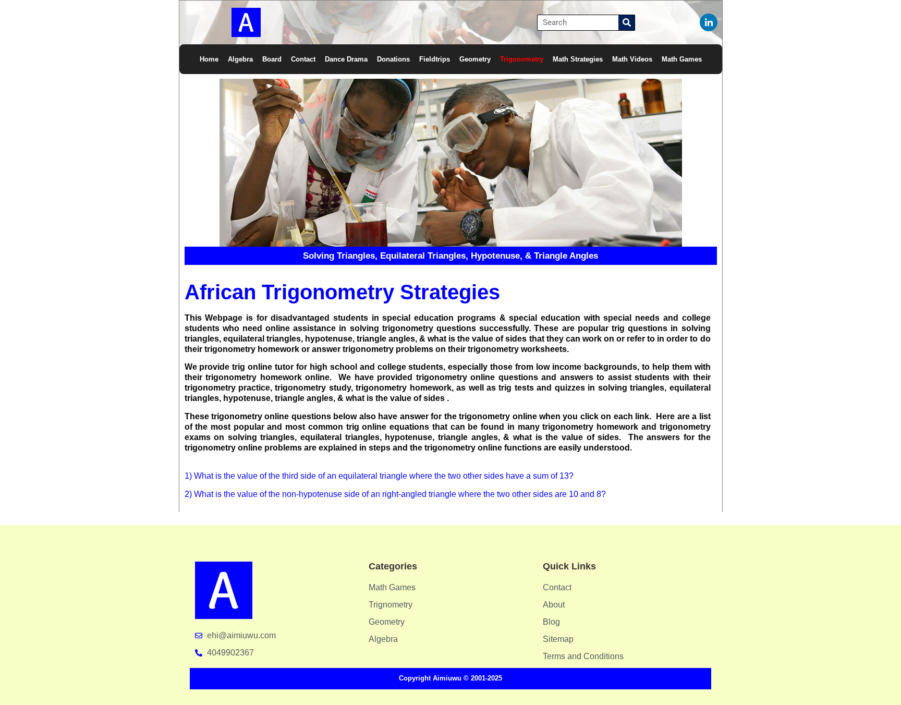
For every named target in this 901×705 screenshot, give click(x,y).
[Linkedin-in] (708, 22)
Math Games (682, 59)
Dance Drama (346, 59)
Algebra (240, 59)
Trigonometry (521, 59)
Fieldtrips (434, 59)
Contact (303, 59)
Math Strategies (578, 59)
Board (272, 59)
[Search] (626, 22)
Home (209, 59)
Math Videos (632, 59)
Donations (393, 59)
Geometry (475, 59)
